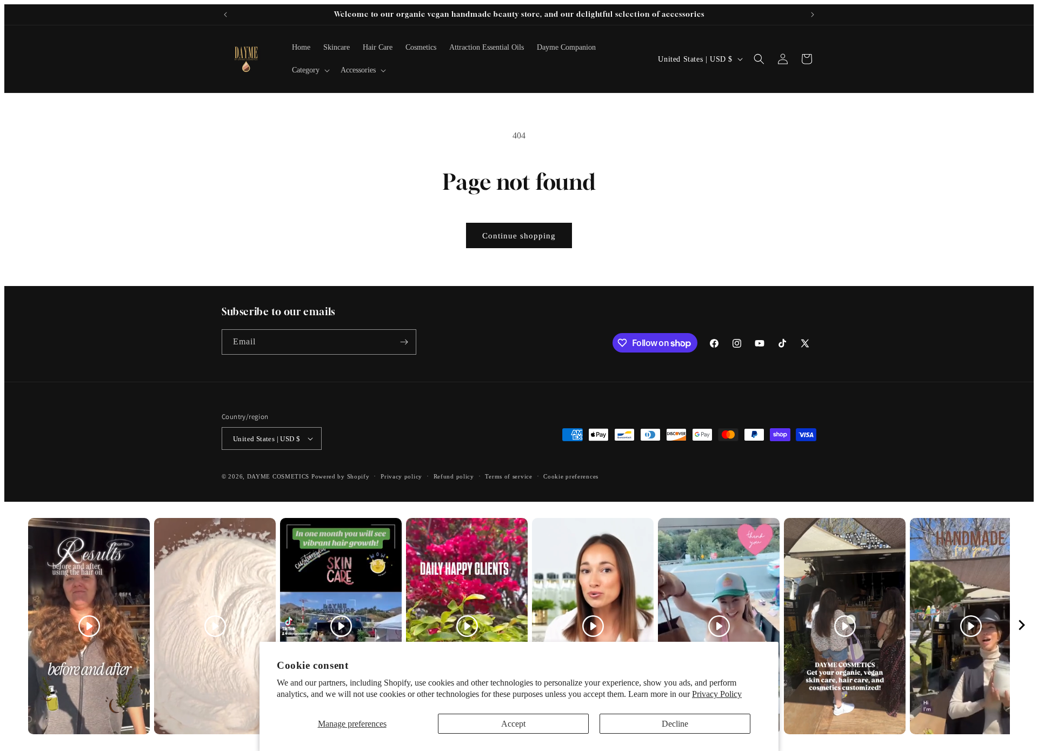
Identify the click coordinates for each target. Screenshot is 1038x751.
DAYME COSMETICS (279, 476)
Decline (675, 723)
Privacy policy (401, 476)
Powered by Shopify (340, 476)
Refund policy (454, 476)
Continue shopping (519, 235)
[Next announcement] (812, 14)
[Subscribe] (404, 342)
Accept (513, 723)
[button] (309, 70)
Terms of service (508, 476)
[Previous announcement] (225, 14)
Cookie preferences (570, 476)
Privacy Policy (717, 694)
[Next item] (1022, 626)
